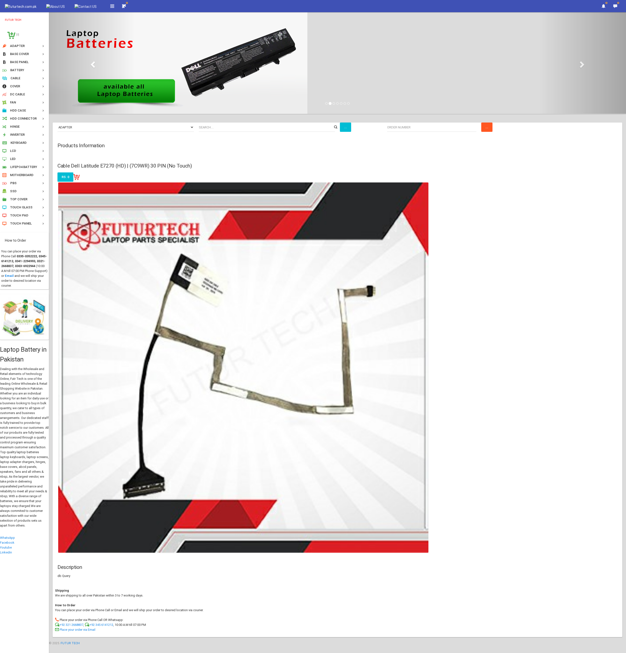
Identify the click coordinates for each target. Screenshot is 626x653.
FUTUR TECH (70, 643)
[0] (17, 34)
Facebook (7, 542)
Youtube (6, 547)
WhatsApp (7, 538)
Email (9, 276)
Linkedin (6, 552)
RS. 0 (65, 177)
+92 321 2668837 (71, 625)
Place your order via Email (77, 629)
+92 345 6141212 (101, 625)
